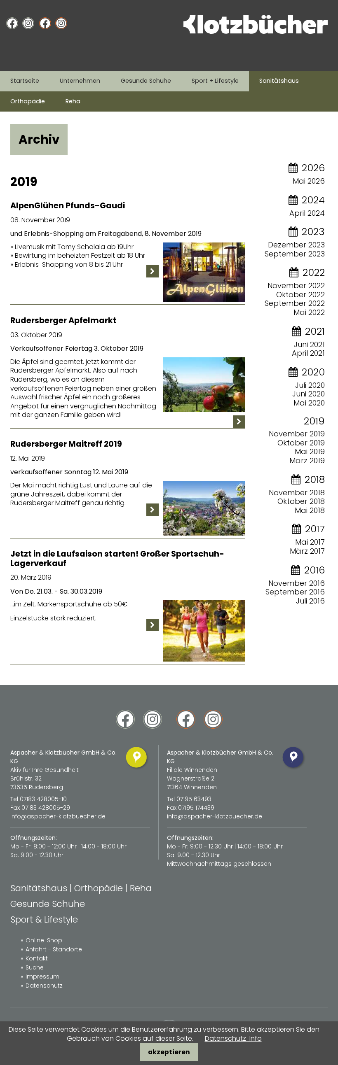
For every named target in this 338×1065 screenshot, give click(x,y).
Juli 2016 (310, 601)
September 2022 (295, 303)
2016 (314, 570)
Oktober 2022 (300, 294)
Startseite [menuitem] (24, 81)
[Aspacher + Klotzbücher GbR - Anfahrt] (137, 769)
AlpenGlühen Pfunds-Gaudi (67, 205)
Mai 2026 (309, 181)
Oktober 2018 (301, 501)
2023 (313, 231)
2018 (315, 479)
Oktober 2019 (301, 443)
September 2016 (295, 592)
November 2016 (296, 583)
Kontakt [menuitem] (37, 958)
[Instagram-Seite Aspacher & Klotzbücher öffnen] (28, 23)
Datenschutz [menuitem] (44, 985)
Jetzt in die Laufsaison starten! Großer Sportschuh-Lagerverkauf (117, 558)
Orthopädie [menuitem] (27, 101)
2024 (313, 200)
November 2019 (297, 434)
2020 (313, 372)
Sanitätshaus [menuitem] (279, 81)
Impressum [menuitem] (42, 976)
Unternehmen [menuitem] (80, 81)
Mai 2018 (310, 510)
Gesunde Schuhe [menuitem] (146, 81)
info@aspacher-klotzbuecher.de (58, 816)
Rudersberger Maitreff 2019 (66, 444)
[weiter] (152, 271)
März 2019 (307, 460)
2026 (313, 168)
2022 (314, 272)
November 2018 (297, 492)
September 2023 (295, 254)
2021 (315, 331)
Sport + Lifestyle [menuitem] (215, 81)
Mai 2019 (310, 451)
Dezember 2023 (296, 245)
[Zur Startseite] (255, 31)
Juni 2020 (308, 394)
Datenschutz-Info (233, 1038)
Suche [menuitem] (35, 967)
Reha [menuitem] (73, 101)
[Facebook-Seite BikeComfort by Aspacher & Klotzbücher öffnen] (45, 23)
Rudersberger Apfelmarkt (63, 320)
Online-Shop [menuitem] (44, 940)
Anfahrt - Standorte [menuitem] (54, 949)
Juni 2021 (309, 344)
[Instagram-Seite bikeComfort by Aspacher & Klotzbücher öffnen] (61, 23)
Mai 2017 (310, 542)
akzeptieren (169, 1052)
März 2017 (307, 551)
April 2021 (308, 353)
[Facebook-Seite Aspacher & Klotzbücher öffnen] (12, 23)
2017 (315, 529)
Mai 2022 (309, 312)
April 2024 (307, 213)
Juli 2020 (310, 385)
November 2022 (296, 285)
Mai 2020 (309, 403)
